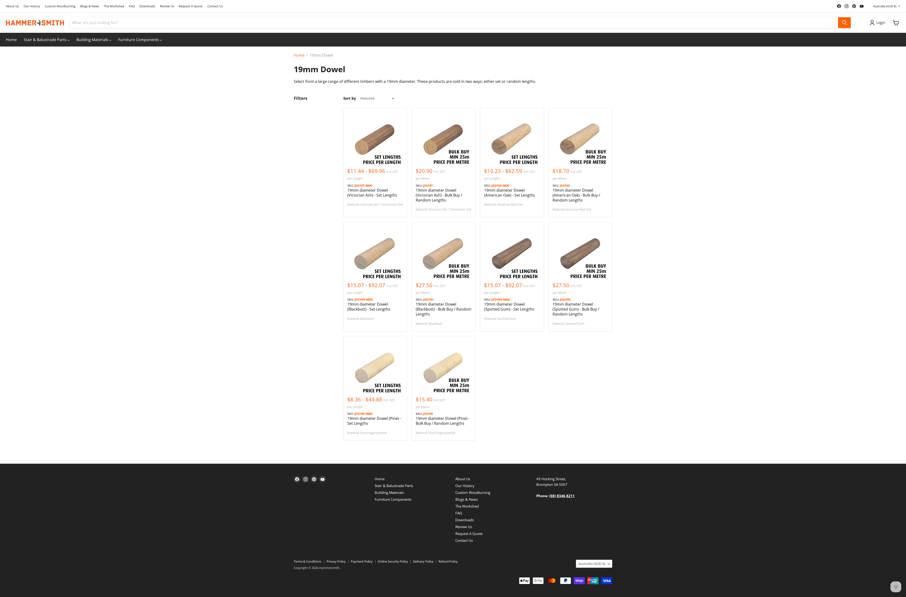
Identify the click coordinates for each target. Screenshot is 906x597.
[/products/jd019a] (580, 139)
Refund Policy (448, 561)
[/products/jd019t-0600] (375, 139)
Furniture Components (139, 39)
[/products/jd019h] (443, 254)
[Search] (844, 22)
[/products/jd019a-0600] (512, 139)
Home (11, 39)
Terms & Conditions (307, 561)
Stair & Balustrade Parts (45, 39)
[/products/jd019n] (580, 254)
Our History (32, 6)
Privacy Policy (336, 561)
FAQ (132, 6)
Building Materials (92, 39)
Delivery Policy (423, 561)
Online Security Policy (393, 561)
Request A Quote (191, 6)
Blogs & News (89, 6)
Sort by (349, 98)
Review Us (167, 6)
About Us (12, 6)
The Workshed (114, 6)
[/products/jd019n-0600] (512, 254)
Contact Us (215, 6)
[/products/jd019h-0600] (375, 254)
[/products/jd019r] (443, 368)
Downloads (147, 6)
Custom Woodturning (60, 6)
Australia (884, 6)
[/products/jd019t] (443, 139)
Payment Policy (362, 561)
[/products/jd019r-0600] (375, 368)
